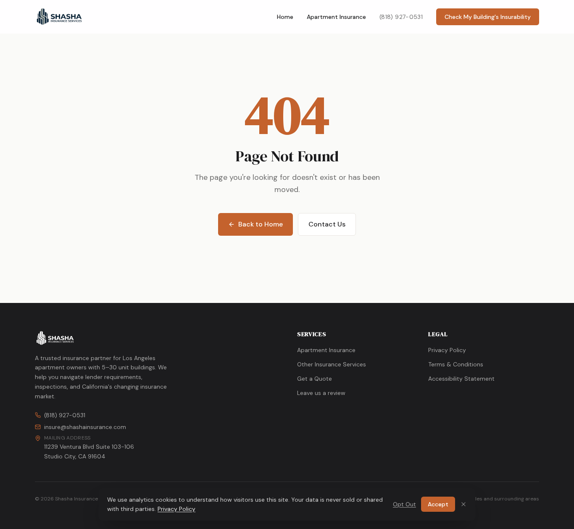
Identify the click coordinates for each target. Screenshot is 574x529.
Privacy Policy (447, 350)
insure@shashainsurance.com (85, 427)
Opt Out (404, 504)
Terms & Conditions (455, 364)
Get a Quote (314, 378)
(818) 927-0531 (401, 17)
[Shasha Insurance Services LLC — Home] (59, 17)
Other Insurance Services (331, 364)
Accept (438, 504)
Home (285, 17)
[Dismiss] (463, 504)
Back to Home (260, 224)
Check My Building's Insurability (488, 17)
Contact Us (326, 224)
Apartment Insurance (336, 17)
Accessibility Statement (461, 378)
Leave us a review (321, 393)
